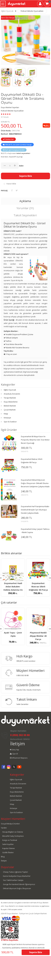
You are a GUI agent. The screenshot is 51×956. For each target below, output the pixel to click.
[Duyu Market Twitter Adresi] (14, 768)
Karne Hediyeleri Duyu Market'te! (16, 876)
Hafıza (8, 341)
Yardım (4, 828)
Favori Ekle (11, 184)
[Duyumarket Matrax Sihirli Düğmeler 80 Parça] (9, 465)
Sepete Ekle (25, 175)
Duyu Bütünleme (11, 402)
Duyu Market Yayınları (10, 107)
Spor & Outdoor (10, 421)
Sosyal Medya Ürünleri (10, 823)
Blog (2, 856)
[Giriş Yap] (40, 4)
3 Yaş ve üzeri (11, 354)
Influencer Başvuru (19, 758)
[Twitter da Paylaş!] (17, 190)
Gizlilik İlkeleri (8, 852)
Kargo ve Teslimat (9, 840)
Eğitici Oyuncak (7, 11)
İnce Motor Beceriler (13, 344)
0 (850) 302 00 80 (20, 735)
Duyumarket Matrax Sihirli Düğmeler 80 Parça (38, 586)
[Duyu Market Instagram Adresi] (8, 768)
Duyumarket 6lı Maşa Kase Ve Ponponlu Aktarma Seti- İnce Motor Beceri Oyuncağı (35, 439)
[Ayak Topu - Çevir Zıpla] (13, 620)
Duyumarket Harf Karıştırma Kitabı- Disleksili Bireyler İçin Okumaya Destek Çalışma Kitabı (35, 509)
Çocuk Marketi (10, 409)
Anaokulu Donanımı (12, 394)
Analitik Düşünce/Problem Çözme (19, 334)
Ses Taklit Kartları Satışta (13, 880)
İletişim (17, 744)
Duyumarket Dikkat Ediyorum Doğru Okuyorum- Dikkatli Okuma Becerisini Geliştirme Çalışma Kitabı (35, 483)
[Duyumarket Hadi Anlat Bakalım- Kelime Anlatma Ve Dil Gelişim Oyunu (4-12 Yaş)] (13, 570)
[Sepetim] (47, 4)
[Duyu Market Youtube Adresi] (19, 768)
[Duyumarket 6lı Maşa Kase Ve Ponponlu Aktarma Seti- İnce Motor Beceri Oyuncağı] (9, 443)
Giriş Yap (15, 749)
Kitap (6, 413)
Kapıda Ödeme (8, 848)
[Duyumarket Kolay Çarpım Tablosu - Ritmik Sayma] (9, 535)
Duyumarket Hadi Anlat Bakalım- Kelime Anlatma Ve (13, 586)
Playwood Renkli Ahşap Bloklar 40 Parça (38, 636)
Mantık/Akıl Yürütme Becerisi (17, 347)
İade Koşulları (8, 844)
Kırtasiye (7, 417)
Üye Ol (15, 753)
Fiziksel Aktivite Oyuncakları (32, 11)
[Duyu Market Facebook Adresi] (3, 768)
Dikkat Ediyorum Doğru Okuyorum (17, 888)
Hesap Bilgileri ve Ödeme (12, 832)
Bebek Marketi (10, 405)
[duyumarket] (16, 3)
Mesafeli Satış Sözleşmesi (13, 836)
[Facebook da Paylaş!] (12, 190)
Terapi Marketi (10, 398)
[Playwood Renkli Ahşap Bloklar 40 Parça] (38, 620)
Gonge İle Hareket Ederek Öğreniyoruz (19, 884)
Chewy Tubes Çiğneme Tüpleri (15, 872)
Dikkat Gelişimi (11, 337)
